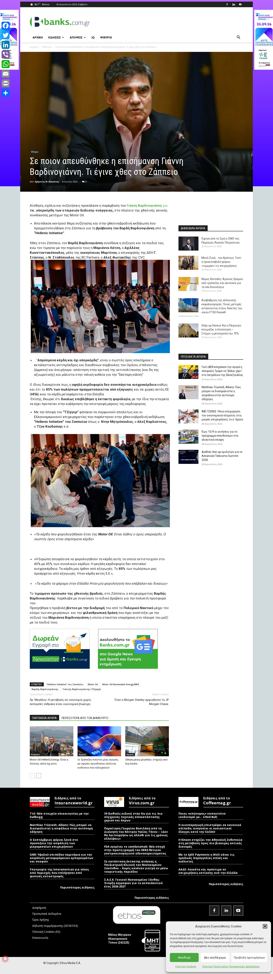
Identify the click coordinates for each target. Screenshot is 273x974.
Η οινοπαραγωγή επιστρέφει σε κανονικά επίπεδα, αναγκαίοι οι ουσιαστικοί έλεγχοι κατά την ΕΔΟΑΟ (209, 828)
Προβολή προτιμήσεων (249, 957)
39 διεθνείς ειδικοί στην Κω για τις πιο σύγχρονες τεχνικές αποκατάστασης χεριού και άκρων (133, 817)
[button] (265, 926)
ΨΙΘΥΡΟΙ (106, 37)
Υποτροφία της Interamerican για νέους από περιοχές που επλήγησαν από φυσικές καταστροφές (59, 872)
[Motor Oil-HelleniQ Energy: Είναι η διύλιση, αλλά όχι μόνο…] (51, 741)
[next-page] (38, 775)
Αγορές (82, 754)
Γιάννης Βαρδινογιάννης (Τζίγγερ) (82, 689)
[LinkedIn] (5, 45)
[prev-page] (32, 775)
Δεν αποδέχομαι (215, 957)
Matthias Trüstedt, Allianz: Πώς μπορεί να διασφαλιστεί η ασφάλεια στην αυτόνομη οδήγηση (61, 828)
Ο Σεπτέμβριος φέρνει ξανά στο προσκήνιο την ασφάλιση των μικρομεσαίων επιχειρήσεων (54, 843)
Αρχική (34, 47)
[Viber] (5, 54)
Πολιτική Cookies (185, 966)
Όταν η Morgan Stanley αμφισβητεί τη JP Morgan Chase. (142, 702)
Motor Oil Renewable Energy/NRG (120, 684)
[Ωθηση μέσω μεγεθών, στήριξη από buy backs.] (147, 741)
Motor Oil (93, 684)
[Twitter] (5, 35)
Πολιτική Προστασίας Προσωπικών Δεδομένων (231, 966)
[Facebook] (227, 4)
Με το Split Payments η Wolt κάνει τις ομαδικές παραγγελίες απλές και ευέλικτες (206, 858)
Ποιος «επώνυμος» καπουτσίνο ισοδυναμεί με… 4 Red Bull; (202, 815)
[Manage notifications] (5, 959)
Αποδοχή (184, 957)
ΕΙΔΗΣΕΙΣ (54, 37)
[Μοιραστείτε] (5, 93)
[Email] (5, 74)
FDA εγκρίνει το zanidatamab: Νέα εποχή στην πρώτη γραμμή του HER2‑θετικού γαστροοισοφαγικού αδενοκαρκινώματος (135, 850)
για (147, 205)
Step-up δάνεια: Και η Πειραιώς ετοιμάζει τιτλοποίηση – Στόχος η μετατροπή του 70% (221, 329)
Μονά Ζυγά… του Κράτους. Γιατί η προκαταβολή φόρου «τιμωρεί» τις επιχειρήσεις (221, 261)
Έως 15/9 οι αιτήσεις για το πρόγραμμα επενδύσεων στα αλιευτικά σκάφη (220, 435)
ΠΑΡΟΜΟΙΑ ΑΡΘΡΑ (44, 718)
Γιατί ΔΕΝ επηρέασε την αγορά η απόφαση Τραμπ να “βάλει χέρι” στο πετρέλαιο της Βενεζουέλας (222, 371)
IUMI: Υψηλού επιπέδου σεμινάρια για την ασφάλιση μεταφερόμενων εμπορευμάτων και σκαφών (61, 858)
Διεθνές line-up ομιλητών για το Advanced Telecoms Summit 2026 (222, 455)
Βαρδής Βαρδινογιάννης (45, 689)
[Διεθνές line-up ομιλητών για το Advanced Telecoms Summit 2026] (188, 457)
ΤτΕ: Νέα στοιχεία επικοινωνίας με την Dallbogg (59, 815)
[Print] (5, 83)
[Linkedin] (234, 4)
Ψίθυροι (47, 47)
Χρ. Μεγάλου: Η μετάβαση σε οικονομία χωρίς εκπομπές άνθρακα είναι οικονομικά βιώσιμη (60, 702)
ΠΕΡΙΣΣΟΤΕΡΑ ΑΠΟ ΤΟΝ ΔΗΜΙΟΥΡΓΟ (85, 718)
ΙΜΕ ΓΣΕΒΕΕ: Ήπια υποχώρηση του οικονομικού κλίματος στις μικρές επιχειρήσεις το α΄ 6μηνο (222, 415)
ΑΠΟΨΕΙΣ (76, 37)
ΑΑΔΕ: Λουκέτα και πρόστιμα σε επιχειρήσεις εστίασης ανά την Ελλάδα (208, 871)
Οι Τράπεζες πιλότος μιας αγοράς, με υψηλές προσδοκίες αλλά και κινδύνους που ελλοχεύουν (98, 763)
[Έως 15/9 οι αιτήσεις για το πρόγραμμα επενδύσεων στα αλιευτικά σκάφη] (188, 437)
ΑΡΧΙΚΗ (38, 37)
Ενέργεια (35, 754)
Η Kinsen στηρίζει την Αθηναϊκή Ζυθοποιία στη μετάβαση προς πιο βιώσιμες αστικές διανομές (210, 843)
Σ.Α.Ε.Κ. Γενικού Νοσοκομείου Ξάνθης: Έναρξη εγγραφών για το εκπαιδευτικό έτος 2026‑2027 (133, 883)
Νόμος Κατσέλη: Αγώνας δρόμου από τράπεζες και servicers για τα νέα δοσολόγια (222, 283)
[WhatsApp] (5, 64)
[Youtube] (240, 4)
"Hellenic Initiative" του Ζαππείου (64, 684)
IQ (93, 37)
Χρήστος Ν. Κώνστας (47, 181)
